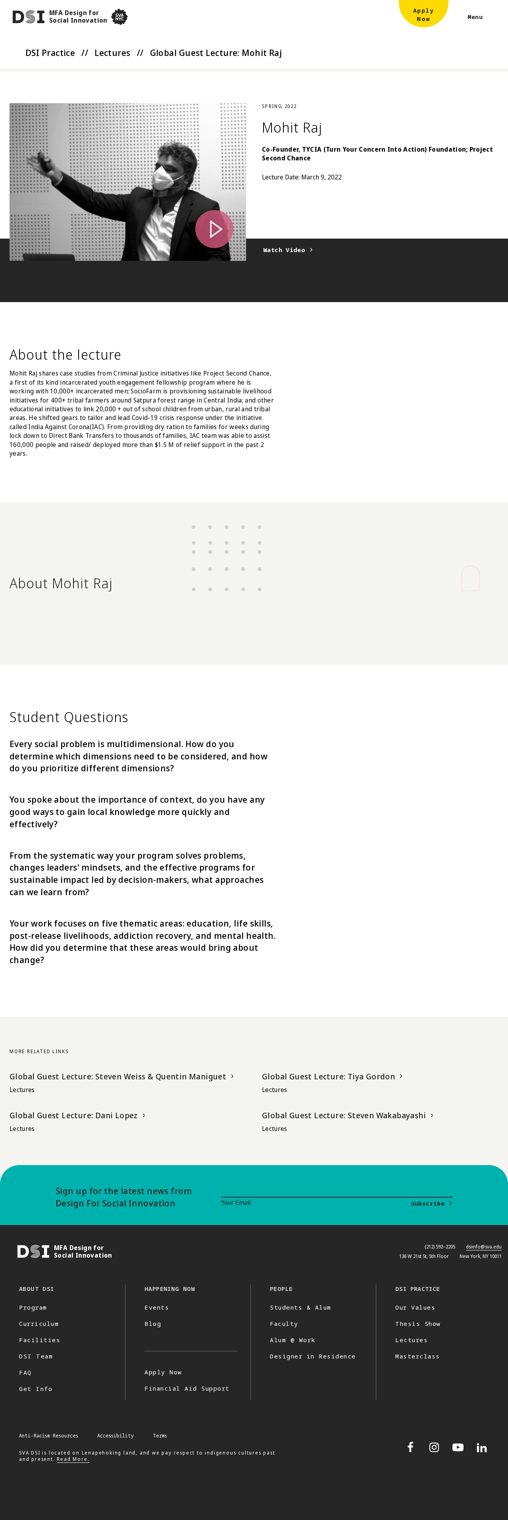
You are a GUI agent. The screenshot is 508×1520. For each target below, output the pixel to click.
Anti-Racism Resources (48, 1435)
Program (33, 1307)
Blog (152, 1323)
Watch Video (284, 250)
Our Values (415, 1307)
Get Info (35, 1389)
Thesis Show (418, 1323)
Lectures (112, 52)
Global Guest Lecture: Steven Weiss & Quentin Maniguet (118, 1076)
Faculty (284, 1323)
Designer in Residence (313, 1356)
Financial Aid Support (187, 1388)
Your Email (236, 1202)
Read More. (73, 1459)
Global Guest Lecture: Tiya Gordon (328, 1076)
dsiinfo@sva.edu (484, 1246)
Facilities (39, 1340)
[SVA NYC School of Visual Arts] (119, 17)
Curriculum (39, 1323)
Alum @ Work (293, 1340)
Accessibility (115, 1435)
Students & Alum (300, 1307)
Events (156, 1307)
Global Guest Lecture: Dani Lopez (74, 1115)
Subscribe (427, 1203)
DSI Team (36, 1356)
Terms (160, 1435)
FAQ (25, 1372)
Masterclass (417, 1356)
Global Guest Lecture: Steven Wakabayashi (344, 1115)
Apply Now (163, 1372)
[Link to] (128, 182)
